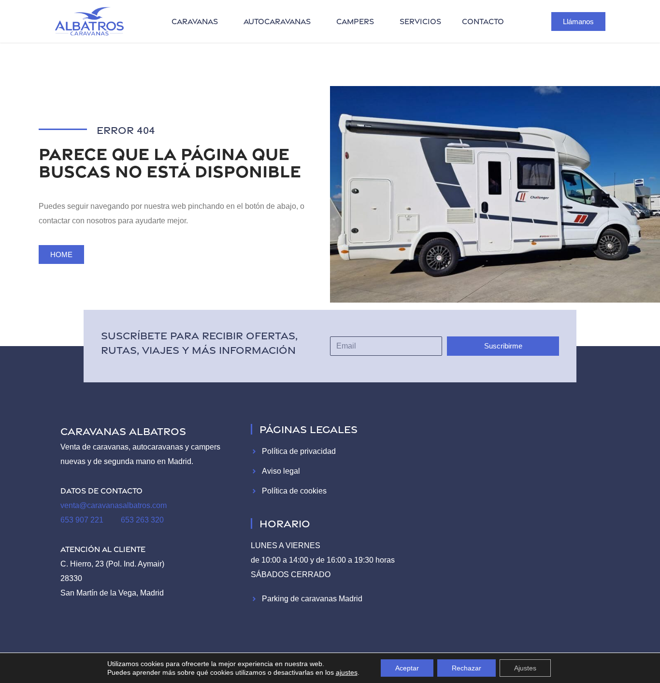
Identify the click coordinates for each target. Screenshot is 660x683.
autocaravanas (277, 21)
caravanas (195, 21)
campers (355, 21)
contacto (483, 21)
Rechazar (466, 668)
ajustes (347, 672)
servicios (420, 21)
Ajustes (525, 668)
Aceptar (407, 668)
